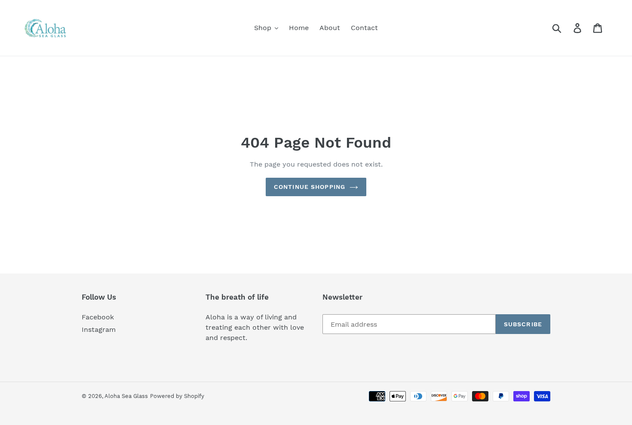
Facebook (98, 317)
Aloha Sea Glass (126, 396)
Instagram (99, 329)
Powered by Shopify (177, 396)
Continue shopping (309, 186)
